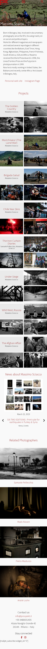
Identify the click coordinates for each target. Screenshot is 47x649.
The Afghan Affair (11, 343)
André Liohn (24, 600)
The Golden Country (11, 107)
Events (26, 425)
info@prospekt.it (23, 616)
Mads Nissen (23, 521)
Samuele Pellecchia (23, 482)
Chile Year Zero (11, 209)
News (21, 425)
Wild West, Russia (11, 310)
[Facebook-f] (22, 637)
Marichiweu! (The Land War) (11, 141)
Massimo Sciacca (11, 112)
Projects (23, 93)
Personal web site (13, 80)
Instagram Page (32, 80)
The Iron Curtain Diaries (11, 242)
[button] (3, 420)
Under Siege (11, 276)
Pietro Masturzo (23, 561)
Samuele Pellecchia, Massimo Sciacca (12, 247)
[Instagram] (25, 637)
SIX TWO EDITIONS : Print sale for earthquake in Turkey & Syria (23, 420)
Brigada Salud (11, 175)
